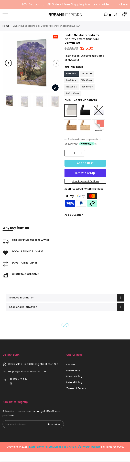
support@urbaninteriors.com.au (27, 371)
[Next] (56, 63)
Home (6, 25)
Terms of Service (76, 388)
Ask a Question (73, 215)
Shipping (86, 55)
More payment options (85, 181)
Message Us (73, 370)
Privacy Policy (74, 376)
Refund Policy (74, 382)
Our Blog (71, 364)
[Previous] (8, 63)
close (123, 4)
